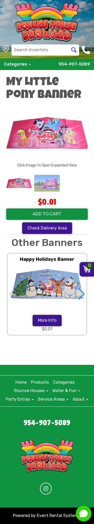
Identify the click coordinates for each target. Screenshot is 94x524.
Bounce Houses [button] (30, 390)
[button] (81, 294)
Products (40, 382)
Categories (63, 382)
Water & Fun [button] (65, 390)
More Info (47, 320)
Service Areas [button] (52, 399)
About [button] (79, 399)
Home (21, 382)
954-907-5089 (74, 64)
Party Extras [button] (18, 399)
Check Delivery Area (47, 228)
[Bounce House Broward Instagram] (46, 488)
